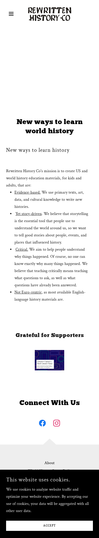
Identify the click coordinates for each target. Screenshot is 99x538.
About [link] (49, 463)
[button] (12, 14)
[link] (49, 13)
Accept (49, 526)
